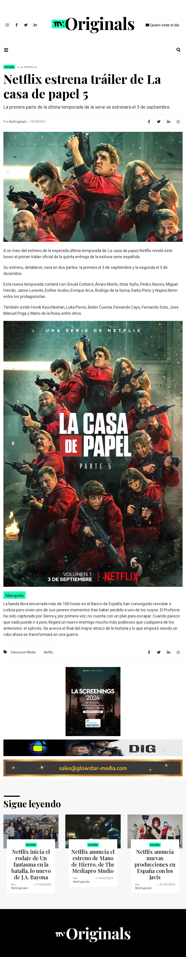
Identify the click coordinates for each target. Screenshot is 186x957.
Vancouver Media (23, 652)
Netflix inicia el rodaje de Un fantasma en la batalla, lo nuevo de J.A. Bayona (31, 864)
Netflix (48, 652)
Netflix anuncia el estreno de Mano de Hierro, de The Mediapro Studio (93, 861)
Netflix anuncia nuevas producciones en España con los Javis (155, 864)
